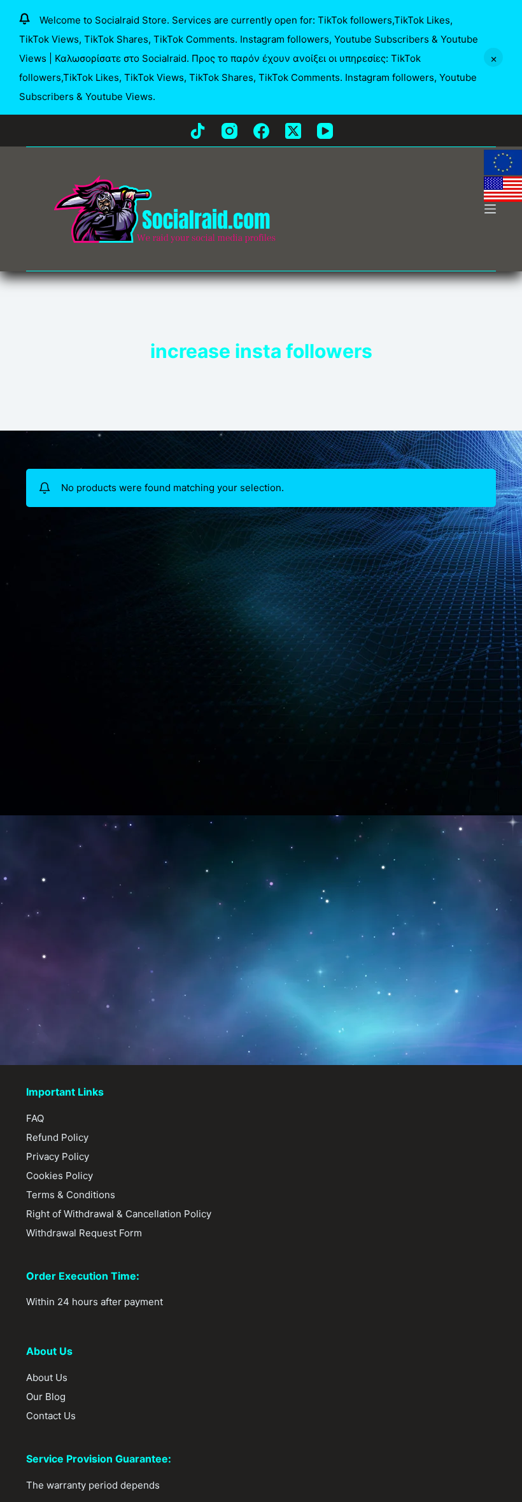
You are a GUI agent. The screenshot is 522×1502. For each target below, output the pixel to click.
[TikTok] (198, 131)
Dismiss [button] (493, 57)
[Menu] (490, 209)
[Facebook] (261, 131)
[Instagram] (229, 131)
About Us (46, 1377)
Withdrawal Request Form (84, 1233)
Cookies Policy (59, 1175)
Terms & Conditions (70, 1195)
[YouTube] (325, 131)
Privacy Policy (57, 1156)
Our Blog (46, 1397)
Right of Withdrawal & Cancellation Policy (118, 1214)
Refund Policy (57, 1137)
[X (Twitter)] (293, 131)
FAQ (35, 1118)
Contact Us (51, 1416)
